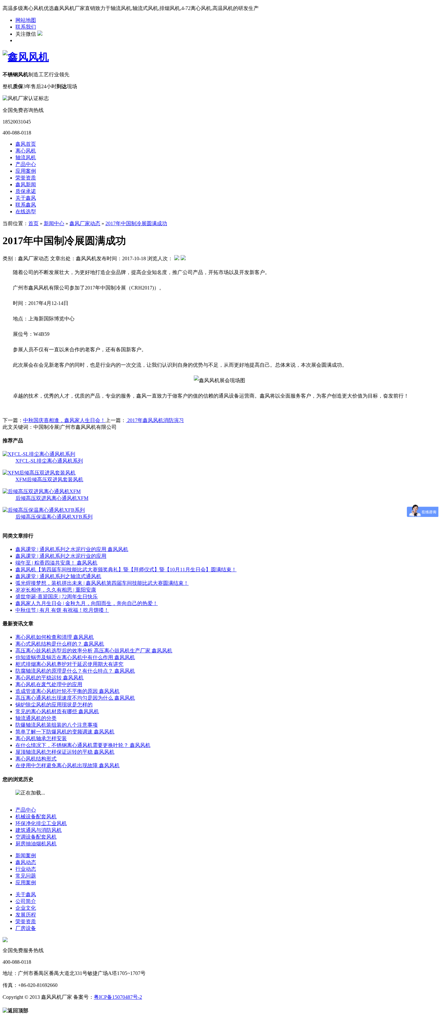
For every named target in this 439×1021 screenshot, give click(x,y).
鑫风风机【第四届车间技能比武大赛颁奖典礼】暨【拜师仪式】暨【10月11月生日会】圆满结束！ (126, 569)
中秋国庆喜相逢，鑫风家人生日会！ (64, 420)
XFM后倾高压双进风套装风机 (49, 479)
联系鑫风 (25, 204)
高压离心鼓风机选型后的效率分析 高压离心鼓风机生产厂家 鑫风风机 (93, 650)
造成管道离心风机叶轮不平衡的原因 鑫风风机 (67, 691)
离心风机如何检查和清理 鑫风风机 (54, 637)
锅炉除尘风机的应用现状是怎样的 (54, 704)
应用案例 (25, 171)
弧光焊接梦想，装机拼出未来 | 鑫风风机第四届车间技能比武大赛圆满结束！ (102, 583)
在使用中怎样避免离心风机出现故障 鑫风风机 (67, 765)
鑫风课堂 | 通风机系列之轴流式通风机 (58, 576)
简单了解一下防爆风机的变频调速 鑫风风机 (64, 731)
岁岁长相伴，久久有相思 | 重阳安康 (55, 590)
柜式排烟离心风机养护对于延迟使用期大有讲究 (69, 664)
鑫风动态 (25, 862)
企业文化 (25, 908)
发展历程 (25, 914)
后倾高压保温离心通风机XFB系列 (54, 517)
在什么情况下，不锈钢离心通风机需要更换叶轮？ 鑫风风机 (82, 745)
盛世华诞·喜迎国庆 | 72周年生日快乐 (56, 596)
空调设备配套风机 (36, 837)
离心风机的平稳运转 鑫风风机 (49, 677)
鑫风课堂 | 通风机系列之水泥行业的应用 (60, 556)
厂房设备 (25, 928)
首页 (33, 223)
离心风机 (25, 150)
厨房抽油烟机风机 (36, 843)
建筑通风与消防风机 (38, 830)
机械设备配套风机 (36, 816)
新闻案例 (25, 855)
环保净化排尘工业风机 (41, 823)
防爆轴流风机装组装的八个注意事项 (56, 725)
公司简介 (25, 901)
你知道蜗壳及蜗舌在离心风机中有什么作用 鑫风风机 (75, 657)
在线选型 (25, 211)
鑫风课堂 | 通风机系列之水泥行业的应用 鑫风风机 (71, 549)
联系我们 (25, 27)
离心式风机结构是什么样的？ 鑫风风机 (59, 644)
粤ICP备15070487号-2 (118, 997)
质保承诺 (25, 191)
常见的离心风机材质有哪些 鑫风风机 (57, 711)
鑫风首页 (25, 144)
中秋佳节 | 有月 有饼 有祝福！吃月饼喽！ (62, 610)
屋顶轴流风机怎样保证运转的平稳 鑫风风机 (64, 752)
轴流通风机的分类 (36, 718)
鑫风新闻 (25, 184)
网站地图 (25, 20)
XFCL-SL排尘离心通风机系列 (49, 461)
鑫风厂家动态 (84, 223)
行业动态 (25, 869)
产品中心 (25, 164)
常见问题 (25, 875)
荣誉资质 (25, 177)
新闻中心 (54, 223)
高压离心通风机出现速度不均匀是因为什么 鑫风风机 (75, 698)
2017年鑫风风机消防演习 (155, 420)
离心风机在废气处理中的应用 (48, 684)
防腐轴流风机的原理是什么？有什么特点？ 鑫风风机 (75, 671)
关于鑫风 (25, 198)
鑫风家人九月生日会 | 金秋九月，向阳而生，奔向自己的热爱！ (86, 603)
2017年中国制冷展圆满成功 (136, 223)
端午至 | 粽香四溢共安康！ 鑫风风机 (56, 563)
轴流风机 (25, 157)
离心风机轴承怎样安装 (41, 738)
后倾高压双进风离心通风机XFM (51, 498)
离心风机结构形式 (36, 758)
